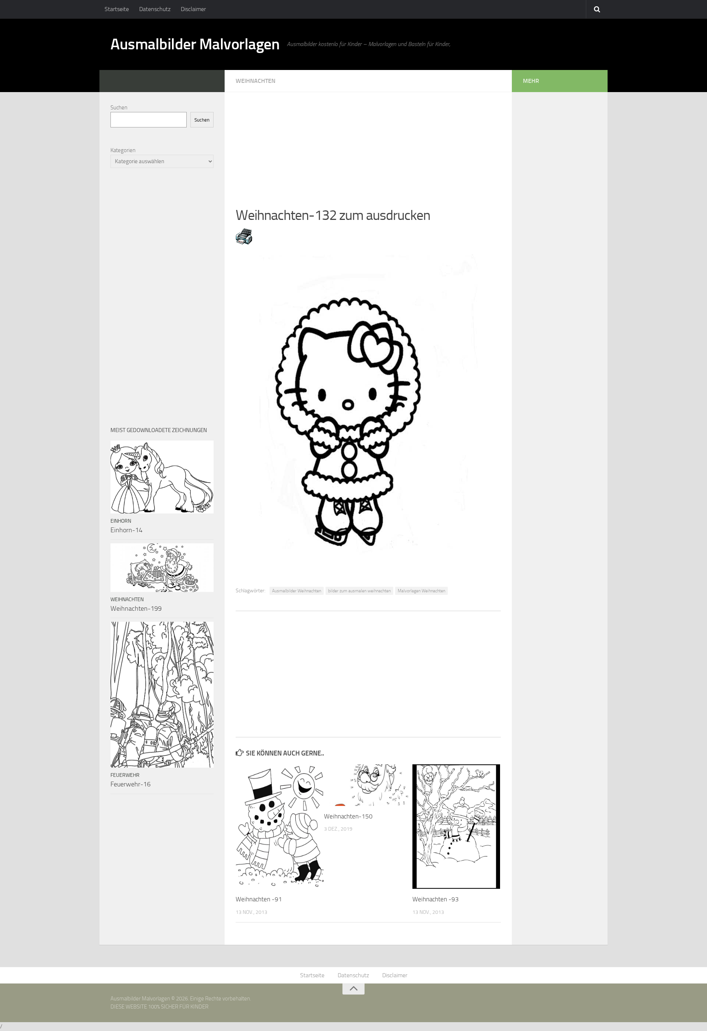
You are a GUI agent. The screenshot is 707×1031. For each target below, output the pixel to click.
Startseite (117, 9)
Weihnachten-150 (348, 816)
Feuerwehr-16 (130, 784)
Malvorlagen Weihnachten (421, 590)
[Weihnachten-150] (368, 785)
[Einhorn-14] (162, 477)
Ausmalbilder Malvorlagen (194, 44)
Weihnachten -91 (259, 899)
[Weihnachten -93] (456, 826)
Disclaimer (193, 9)
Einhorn (120, 521)
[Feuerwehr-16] (162, 695)
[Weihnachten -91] (280, 826)
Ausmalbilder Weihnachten (296, 590)
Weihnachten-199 (136, 608)
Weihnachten (255, 80)
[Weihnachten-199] (162, 567)
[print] (244, 242)
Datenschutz (154, 9)
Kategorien (123, 150)
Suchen (118, 107)
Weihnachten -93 (435, 899)
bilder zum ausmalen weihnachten (359, 590)
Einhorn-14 (126, 530)
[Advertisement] (368, 143)
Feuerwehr (125, 775)
